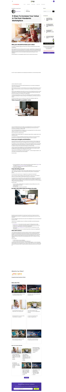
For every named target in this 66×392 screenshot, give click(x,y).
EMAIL (44, 49)
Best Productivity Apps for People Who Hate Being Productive (26, 371)
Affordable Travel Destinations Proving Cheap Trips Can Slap (36, 371)
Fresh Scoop (33, 4)
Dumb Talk (38, 4)
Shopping (28, 4)
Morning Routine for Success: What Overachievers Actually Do (36, 349)
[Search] (53, 11)
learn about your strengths (22, 165)
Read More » (13, 359)
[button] (12, 274)
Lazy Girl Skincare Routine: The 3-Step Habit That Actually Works (16, 356)
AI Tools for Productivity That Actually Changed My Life (16, 364)
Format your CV (15, 224)
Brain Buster (43, 4)
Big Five (38, 164)
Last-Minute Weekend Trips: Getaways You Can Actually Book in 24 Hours (34, 311)
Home (24, 4)
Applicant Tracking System (20, 227)
